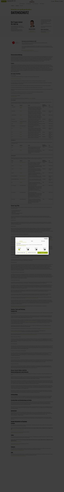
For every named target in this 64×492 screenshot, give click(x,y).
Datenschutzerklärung (19, 245)
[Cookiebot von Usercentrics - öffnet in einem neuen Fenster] (44, 238)
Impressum (24, 245)
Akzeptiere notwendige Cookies (21, 252)
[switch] (28, 249)
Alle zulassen (42, 252)
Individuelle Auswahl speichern (32, 252)
